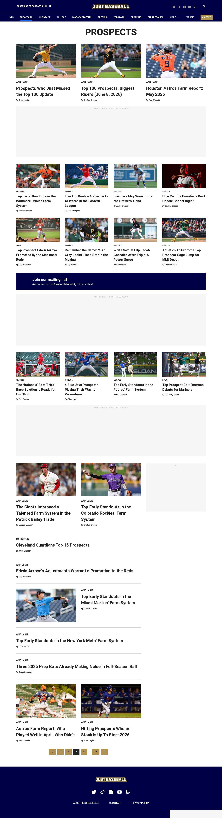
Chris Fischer (24, 646)
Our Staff (115, 803)
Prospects (26, 17)
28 (96, 751)
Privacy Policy (140, 803)
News (18, 245)
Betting (102, 17)
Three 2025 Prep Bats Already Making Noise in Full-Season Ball (76, 666)
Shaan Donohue (25, 672)
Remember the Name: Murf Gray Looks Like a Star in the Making (86, 255)
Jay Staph (71, 264)
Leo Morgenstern (172, 394)
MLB (11, 17)
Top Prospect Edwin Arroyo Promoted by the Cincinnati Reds (36, 255)
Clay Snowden (25, 264)
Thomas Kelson (25, 211)
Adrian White (121, 264)
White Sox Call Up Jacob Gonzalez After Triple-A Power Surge (132, 255)
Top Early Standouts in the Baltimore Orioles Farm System (36, 201)
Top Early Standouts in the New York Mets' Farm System (69, 640)
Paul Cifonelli (154, 100)
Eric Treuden (24, 399)
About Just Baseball (86, 803)
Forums (189, 17)
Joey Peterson (122, 206)
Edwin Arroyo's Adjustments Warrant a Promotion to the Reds (74, 570)
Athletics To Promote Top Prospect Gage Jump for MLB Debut (181, 255)
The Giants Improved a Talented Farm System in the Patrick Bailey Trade (43, 513)
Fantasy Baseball (81, 17)
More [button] (173, 17)
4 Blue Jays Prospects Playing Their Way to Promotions (81, 389)
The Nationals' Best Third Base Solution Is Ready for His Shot (36, 389)
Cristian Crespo (90, 100)
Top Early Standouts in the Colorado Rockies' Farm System (106, 513)
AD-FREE (206, 17)
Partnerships (155, 17)
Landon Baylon (73, 211)
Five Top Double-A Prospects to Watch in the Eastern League (86, 201)
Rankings (22, 539)
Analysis (22, 82)
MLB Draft (44, 17)
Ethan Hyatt (72, 399)
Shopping (136, 17)
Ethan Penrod (121, 394)
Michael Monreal (26, 525)
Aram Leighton (25, 100)
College (61, 17)
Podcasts (118, 17)
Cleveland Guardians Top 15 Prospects (53, 545)
